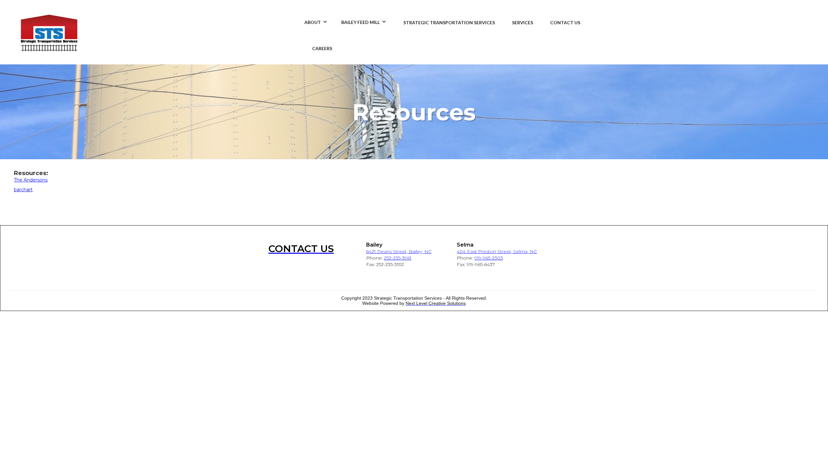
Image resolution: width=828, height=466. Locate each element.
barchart (23, 190)
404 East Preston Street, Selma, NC (497, 251)
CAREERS (322, 48)
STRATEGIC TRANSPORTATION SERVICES (449, 22)
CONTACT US (565, 22)
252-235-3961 (397, 258)
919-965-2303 (488, 258)
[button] (311, 19)
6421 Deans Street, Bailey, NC (398, 251)
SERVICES (522, 22)
